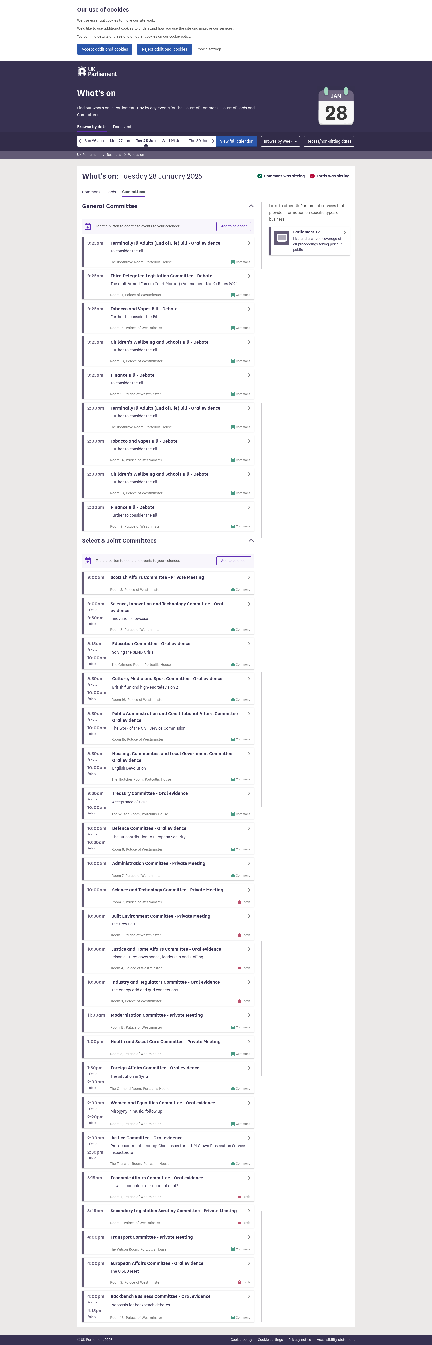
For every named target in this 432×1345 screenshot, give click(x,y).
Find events (123, 126)
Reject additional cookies (164, 49)
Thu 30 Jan (198, 140)
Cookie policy (241, 1340)
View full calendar (236, 141)
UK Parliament (88, 155)
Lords (111, 192)
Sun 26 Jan (94, 140)
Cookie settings (209, 49)
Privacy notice (300, 1340)
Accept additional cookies (105, 49)
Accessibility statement (336, 1340)
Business (114, 155)
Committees (133, 191)
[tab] (92, 127)
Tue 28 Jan (146, 140)
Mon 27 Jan (120, 140)
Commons (91, 192)
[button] (168, 208)
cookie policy (180, 36)
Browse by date (92, 126)
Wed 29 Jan (172, 140)
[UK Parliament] (97, 71)
